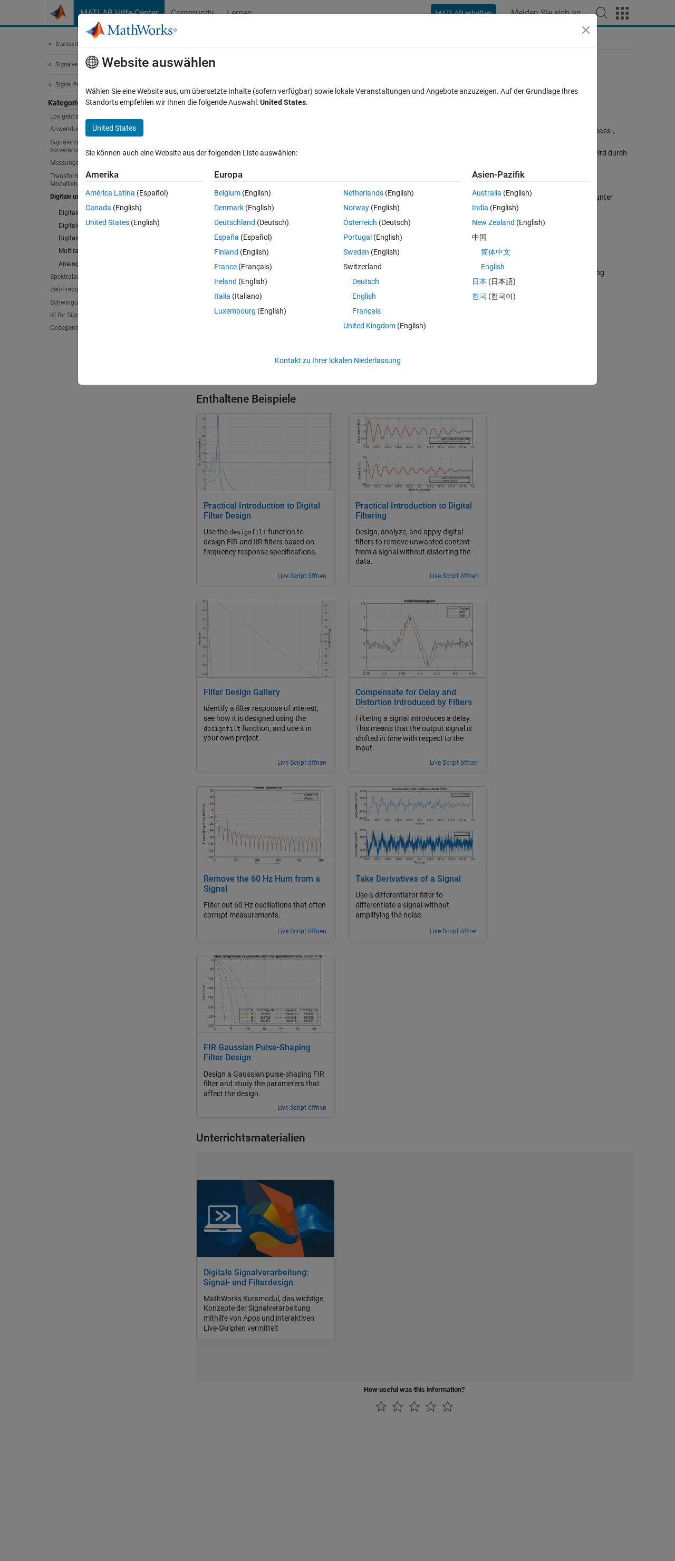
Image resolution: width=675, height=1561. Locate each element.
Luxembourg (235, 311)
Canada (98, 207)
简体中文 (495, 252)
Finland (226, 252)
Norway (356, 207)
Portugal (357, 237)
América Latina (110, 193)
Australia (487, 193)
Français (366, 311)
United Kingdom (369, 325)
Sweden (356, 252)
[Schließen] (585, 30)
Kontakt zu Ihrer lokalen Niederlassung (338, 360)
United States (107, 222)
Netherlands (363, 193)
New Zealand (493, 222)
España (226, 237)
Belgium (227, 193)
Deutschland (234, 222)
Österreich (360, 222)
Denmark (229, 207)
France (225, 266)
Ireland (225, 281)
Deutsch (365, 281)
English (364, 296)
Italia (222, 296)
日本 (479, 281)
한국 (479, 296)
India (480, 207)
